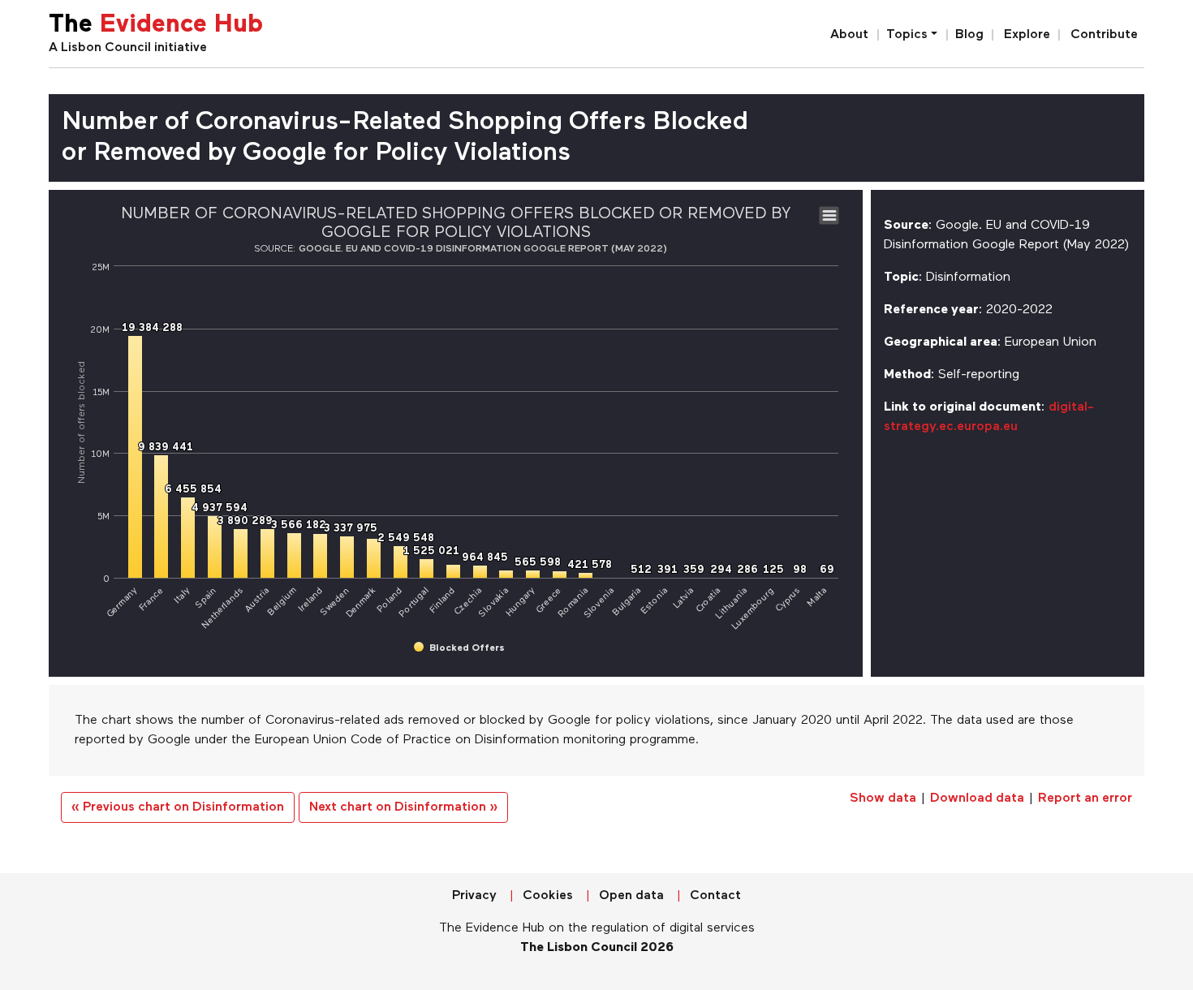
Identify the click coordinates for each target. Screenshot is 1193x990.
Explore (1027, 34)
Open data (631, 895)
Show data (883, 798)
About (849, 34)
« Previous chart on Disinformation (177, 807)
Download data (977, 798)
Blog (969, 34)
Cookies (548, 895)
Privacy (474, 895)
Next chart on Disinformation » (403, 807)
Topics (907, 34)
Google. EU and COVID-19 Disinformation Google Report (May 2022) (483, 249)
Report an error (1085, 798)
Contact (715, 895)
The (156, 25)
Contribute (1104, 34)
